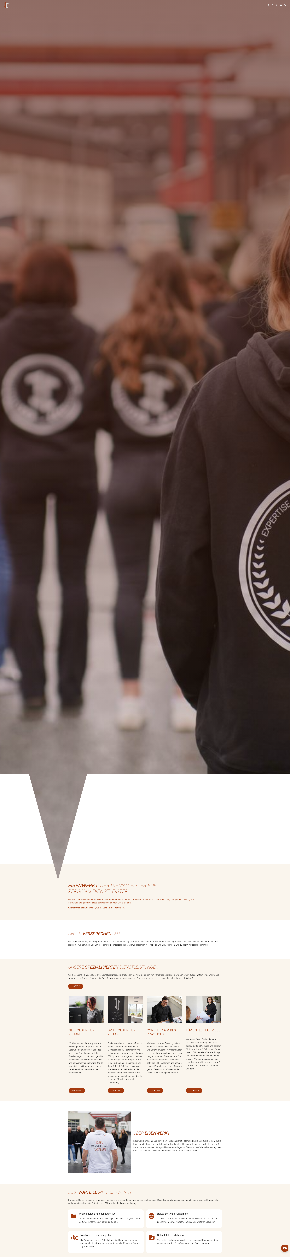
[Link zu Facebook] (268, 5)
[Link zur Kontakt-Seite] (284, 1248)
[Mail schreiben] (281, 5)
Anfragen (76, 1090)
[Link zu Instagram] (276, 5)
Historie (76, 986)
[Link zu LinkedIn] (272, 5)
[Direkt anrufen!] (285, 5)
